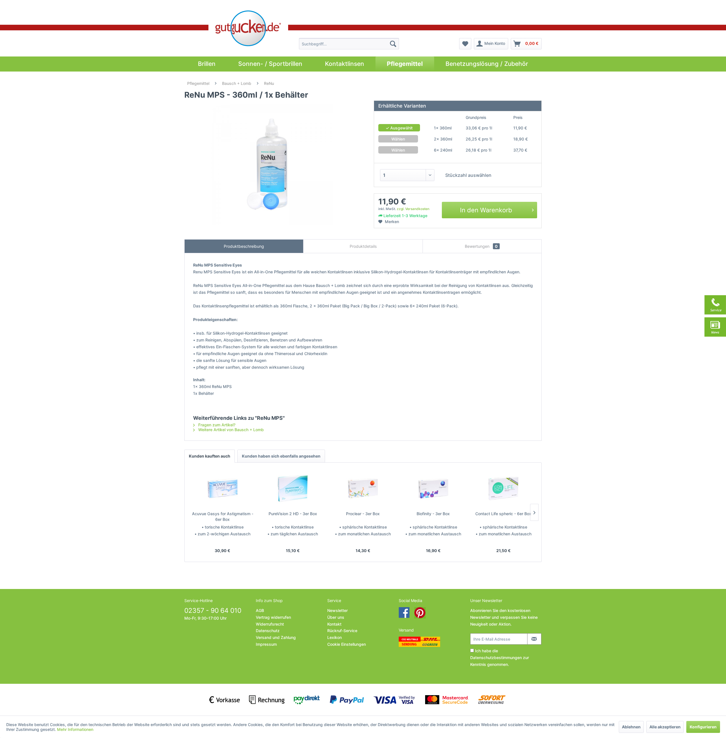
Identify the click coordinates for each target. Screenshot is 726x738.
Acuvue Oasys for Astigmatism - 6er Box (222, 516)
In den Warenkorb (486, 210)
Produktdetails (363, 246)
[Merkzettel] (465, 43)
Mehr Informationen (75, 729)
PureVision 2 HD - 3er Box (293, 513)
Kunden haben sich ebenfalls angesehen (281, 456)
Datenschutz (268, 630)
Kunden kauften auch (209, 456)
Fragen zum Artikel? (216, 424)
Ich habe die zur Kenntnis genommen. (499, 657)
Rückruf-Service (342, 630)
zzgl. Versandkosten (413, 209)
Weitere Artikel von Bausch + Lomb (230, 429)
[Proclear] (363, 488)
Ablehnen (631, 726)
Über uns (335, 617)
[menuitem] (349, 43)
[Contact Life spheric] (503, 488)
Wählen (398, 139)
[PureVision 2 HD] (293, 488)
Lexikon (334, 637)
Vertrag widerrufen (273, 617)
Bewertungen (481, 246)
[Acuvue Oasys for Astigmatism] (222, 488)
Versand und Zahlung (276, 637)
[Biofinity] (433, 488)
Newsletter (337, 610)
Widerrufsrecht (270, 624)
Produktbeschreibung (244, 246)
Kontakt (334, 624)
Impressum (266, 644)
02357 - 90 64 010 (212, 611)
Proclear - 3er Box (363, 513)
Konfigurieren (703, 726)
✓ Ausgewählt (399, 127)
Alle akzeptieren (665, 726)
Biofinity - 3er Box (433, 513)
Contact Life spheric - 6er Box (503, 513)
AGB (260, 610)
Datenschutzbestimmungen (496, 657)
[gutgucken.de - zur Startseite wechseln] (248, 28)
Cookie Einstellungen (346, 644)
